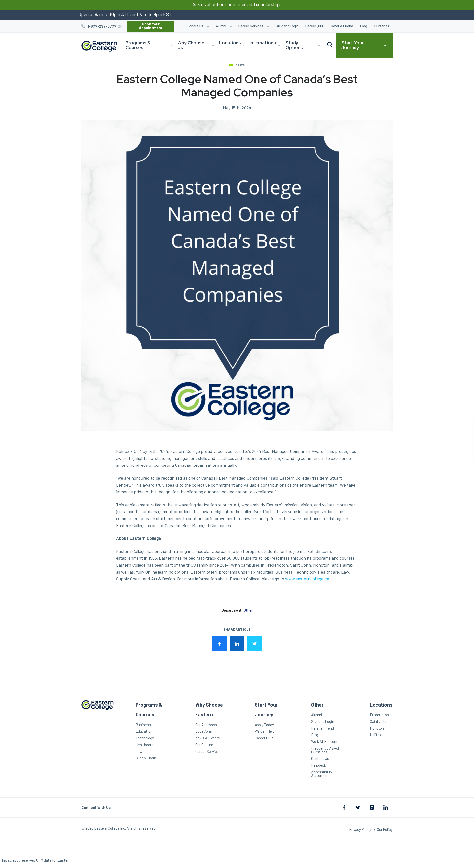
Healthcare (144, 744)
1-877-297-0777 (101, 26)
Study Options (294, 45)
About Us (196, 26)
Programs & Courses (138, 45)
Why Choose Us (191, 45)
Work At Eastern (324, 741)
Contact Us (320, 758)
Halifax (375, 734)
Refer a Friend (342, 26)
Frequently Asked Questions (325, 750)
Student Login (287, 26)
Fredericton (379, 714)
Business (143, 724)
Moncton (377, 728)
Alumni (221, 26)
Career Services (250, 26)
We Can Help (265, 731)
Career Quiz (314, 26)
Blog (363, 26)
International (263, 42)
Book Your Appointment (151, 26)
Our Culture (204, 744)
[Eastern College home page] (97, 739)
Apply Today (264, 724)
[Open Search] (330, 45)
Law (139, 751)
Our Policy (385, 829)
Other (248, 610)
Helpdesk (318, 765)
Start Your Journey (352, 45)
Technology (145, 738)
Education (144, 731)
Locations (230, 42)
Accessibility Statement (321, 774)
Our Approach (206, 724)
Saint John (378, 721)
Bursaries (381, 26)
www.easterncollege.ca (307, 578)
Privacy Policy (360, 829)
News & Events (207, 738)
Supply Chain (146, 758)
